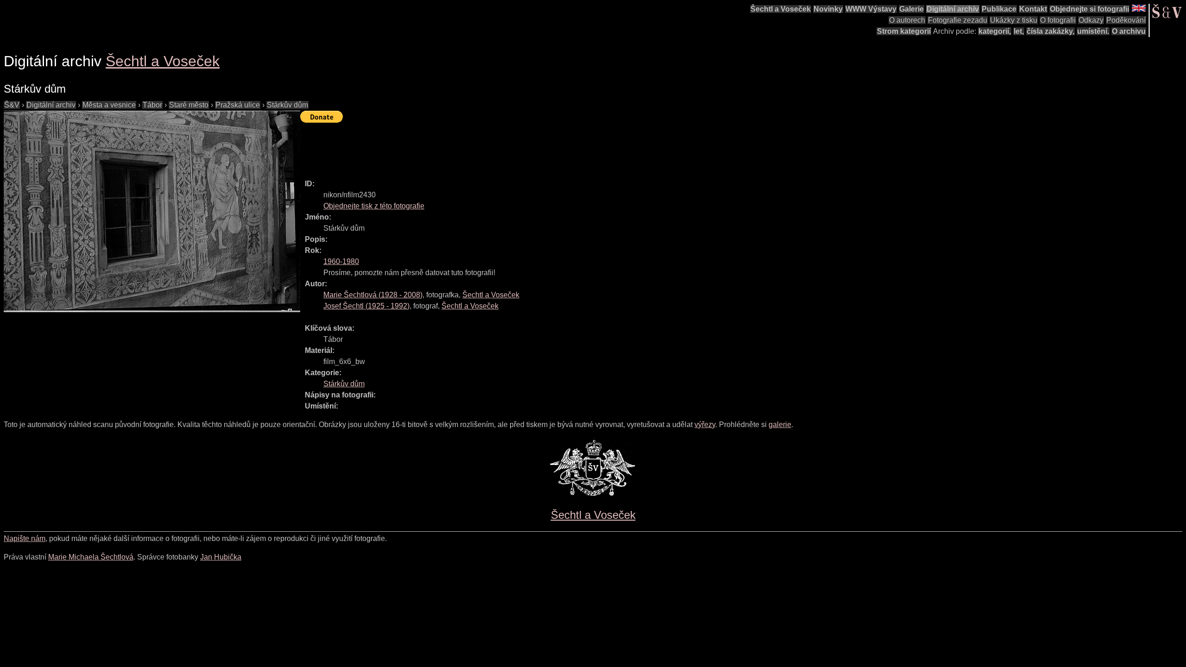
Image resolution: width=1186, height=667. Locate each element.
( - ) (373, 295)
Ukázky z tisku (1013, 20)
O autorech (907, 20)
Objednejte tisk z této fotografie (373, 206)
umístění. (1093, 31)
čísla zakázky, (1050, 31)
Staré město (188, 105)
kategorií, (994, 31)
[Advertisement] (468, 147)
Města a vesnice (109, 105)
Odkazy (1091, 20)
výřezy (704, 424)
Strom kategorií (904, 31)
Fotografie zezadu (957, 20)
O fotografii (1058, 20)
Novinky (828, 9)
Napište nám (24, 538)
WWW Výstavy (870, 9)
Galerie (911, 9)
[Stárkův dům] (152, 211)
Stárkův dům (287, 105)
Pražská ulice (237, 105)
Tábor (152, 105)
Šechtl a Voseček (781, 9)
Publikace (999, 9)
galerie (780, 424)
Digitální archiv (953, 9)
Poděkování (1126, 20)
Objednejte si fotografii (1089, 9)
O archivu (1129, 31)
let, (1019, 31)
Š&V (11, 105)
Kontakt (1033, 9)
